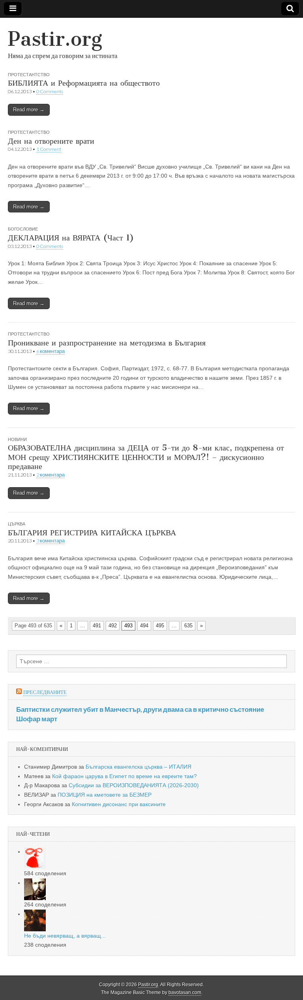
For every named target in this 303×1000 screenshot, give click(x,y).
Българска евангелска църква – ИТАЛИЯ (138, 767)
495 (160, 626)
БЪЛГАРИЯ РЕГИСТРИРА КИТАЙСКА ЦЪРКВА (92, 532)
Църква (16, 523)
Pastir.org (55, 39)
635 (188, 626)
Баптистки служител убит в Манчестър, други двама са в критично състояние (140, 709)
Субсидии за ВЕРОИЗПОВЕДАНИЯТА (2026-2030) (134, 785)
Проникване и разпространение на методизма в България (107, 342)
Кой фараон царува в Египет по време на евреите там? (124, 776)
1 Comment (48, 149)
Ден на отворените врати (51, 141)
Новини (17, 439)
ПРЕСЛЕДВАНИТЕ (45, 692)
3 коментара (50, 541)
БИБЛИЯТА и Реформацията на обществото (84, 83)
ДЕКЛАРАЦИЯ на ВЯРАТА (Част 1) (71, 237)
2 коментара (50, 475)
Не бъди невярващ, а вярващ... (65, 935)
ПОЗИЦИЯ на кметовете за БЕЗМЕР (105, 795)
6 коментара (50, 351)
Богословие (23, 228)
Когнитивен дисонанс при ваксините (119, 804)
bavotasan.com (184, 992)
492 (112, 626)
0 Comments (49, 91)
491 (97, 626)
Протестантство (29, 74)
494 (144, 626)
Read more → (29, 110)
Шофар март (36, 719)
